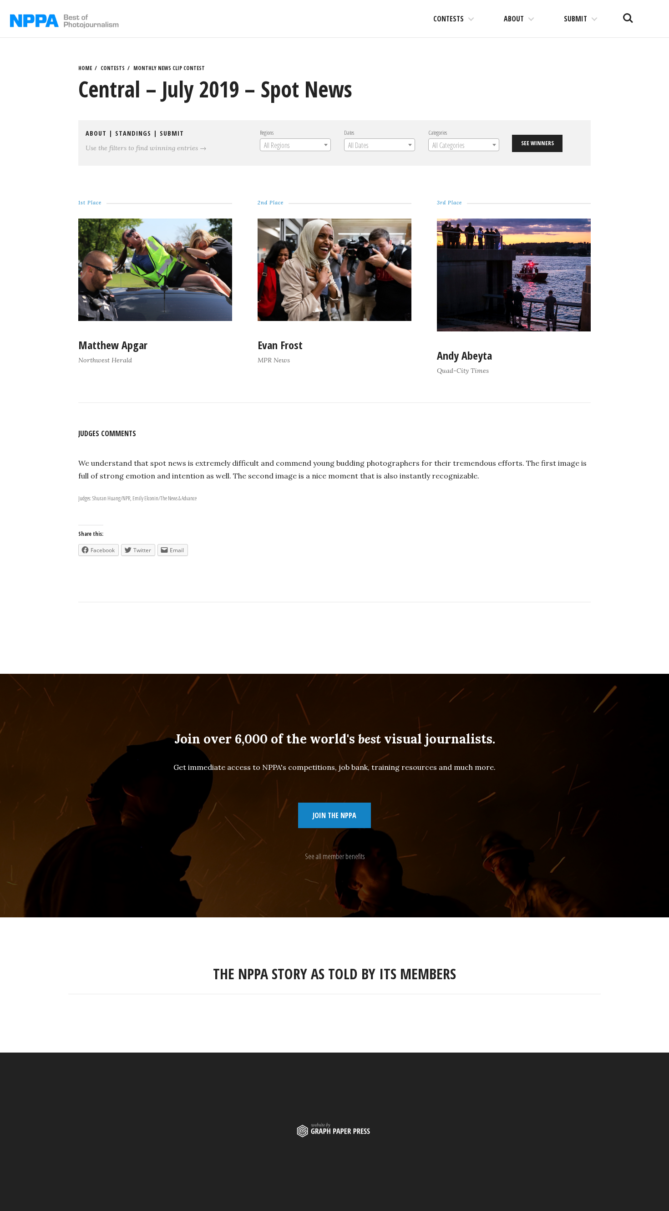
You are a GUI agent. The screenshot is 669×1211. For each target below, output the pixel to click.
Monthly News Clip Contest (169, 68)
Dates (349, 132)
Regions (267, 132)
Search (628, 14)
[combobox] (295, 144)
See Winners (537, 143)
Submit (575, 19)
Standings (133, 133)
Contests (448, 19)
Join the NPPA (334, 815)
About (514, 19)
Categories (437, 132)
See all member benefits (335, 856)
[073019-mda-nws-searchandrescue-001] (514, 328)
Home (85, 68)
